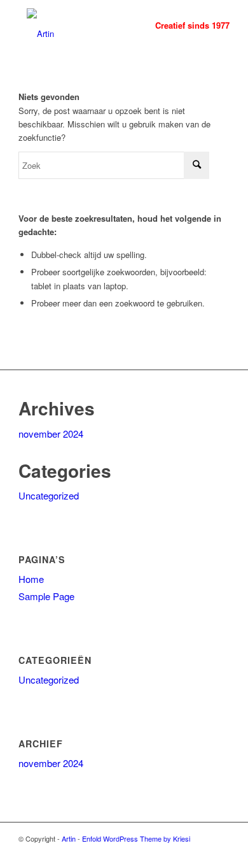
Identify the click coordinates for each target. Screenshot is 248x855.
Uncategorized (48, 495)
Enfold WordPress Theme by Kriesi (136, 838)
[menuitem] (186, 25)
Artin (69, 838)
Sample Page (46, 596)
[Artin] (102, 25)
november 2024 (50, 433)
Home (31, 579)
